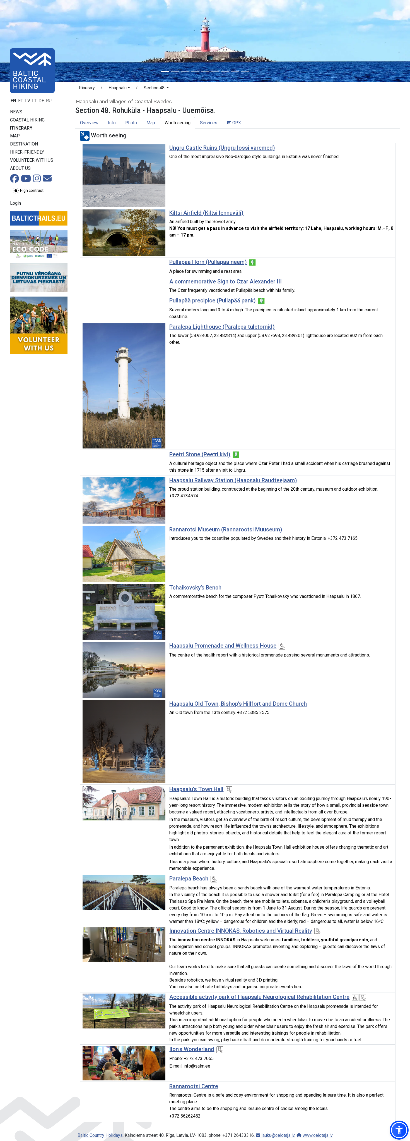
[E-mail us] (47, 180)
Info (112, 122)
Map (15, 136)
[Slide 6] (215, 71)
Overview (89, 122)
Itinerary (21, 128)
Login (15, 203)
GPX (236, 122)
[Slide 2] (175, 71)
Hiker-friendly (27, 152)
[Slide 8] (235, 71)
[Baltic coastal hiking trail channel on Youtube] (26, 180)
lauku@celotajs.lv (277, 1135)
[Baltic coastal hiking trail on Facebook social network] (14, 180)
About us (20, 168)
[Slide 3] (185, 71)
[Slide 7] (225, 71)
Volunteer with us (31, 160)
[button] (119, 88)
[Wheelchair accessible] (355, 997)
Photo (131, 122)
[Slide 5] (205, 71)
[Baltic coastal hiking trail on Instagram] (37, 180)
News (16, 111)
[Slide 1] (165, 71)
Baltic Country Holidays (100, 1135)
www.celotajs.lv (317, 1135)
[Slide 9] (245, 71)
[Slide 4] (195, 71)
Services (208, 122)
